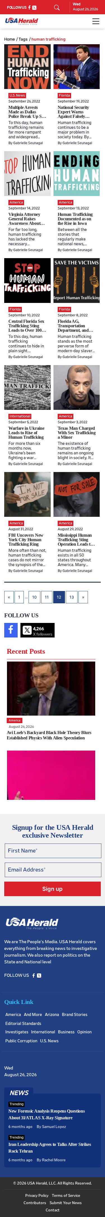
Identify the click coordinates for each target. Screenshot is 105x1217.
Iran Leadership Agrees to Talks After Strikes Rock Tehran (49, 1147)
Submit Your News (66, 1203)
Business (66, 1032)
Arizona (52, 1015)
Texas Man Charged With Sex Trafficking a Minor (77, 433)
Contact (53, 1210)
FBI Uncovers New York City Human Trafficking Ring (25, 539)
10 (34, 597)
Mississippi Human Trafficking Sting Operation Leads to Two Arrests (75, 542)
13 (71, 597)
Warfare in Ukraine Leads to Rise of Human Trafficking (26, 433)
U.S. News (49, 1041)
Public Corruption (21, 1041)
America (13, 1015)
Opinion (84, 1032)
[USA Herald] (21, 21)
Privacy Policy (36, 1196)
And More (33, 1015)
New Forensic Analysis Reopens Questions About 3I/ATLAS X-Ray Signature (46, 1114)
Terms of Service (66, 1196)
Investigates (16, 1032)
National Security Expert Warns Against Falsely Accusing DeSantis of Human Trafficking (75, 118)
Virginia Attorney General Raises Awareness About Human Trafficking (26, 221)
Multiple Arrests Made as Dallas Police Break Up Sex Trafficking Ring (27, 114)
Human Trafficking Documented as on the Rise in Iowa (75, 219)
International (43, 1032)
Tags (23, 39)
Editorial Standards (23, 1024)
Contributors (35, 1203)
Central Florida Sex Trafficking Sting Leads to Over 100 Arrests (26, 328)
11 (47, 597)
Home (9, 39)
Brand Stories (74, 1015)
